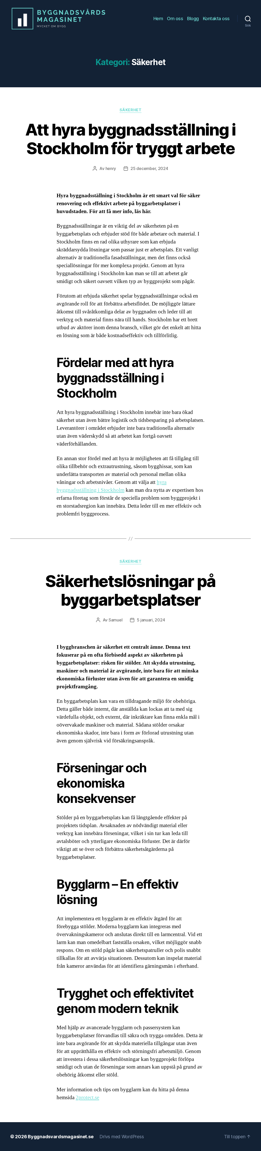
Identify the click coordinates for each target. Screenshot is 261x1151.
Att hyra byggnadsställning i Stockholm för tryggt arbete (130, 139)
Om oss (175, 18)
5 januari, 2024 (151, 619)
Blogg (193, 18)
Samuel (115, 619)
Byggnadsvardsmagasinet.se (60, 1136)
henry (111, 168)
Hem (158, 18)
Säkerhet (130, 110)
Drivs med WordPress (121, 1136)
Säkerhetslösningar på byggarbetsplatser (130, 590)
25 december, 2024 (149, 168)
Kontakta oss (216, 18)
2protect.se (87, 1097)
